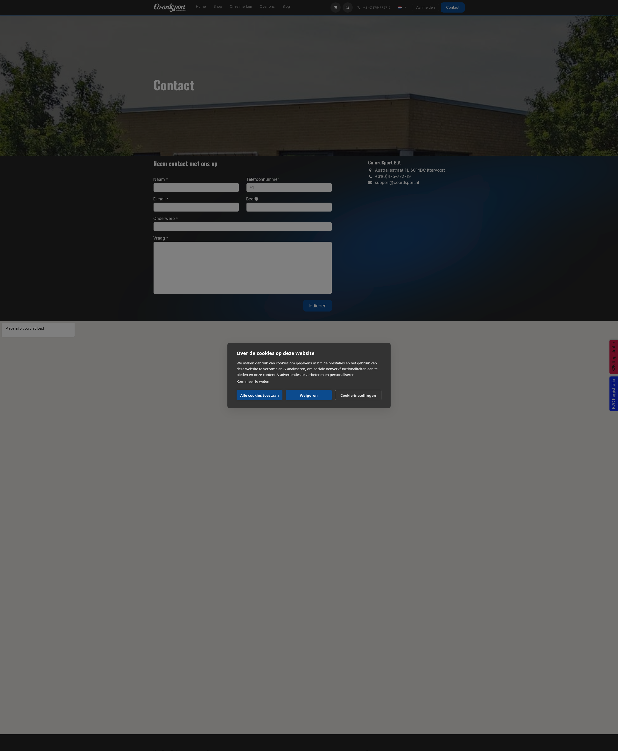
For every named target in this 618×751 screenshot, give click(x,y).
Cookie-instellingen (358, 395)
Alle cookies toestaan (259, 395)
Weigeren (309, 395)
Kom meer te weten (253, 381)
